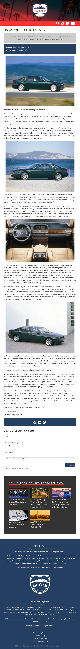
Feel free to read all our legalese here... (40, 626)
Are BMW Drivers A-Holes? (43, 202)
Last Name (9, 452)
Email (7, 436)
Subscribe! (70, 465)
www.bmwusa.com (46, 370)
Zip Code (8, 462)
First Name (9, 446)
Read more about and (39, 567)
